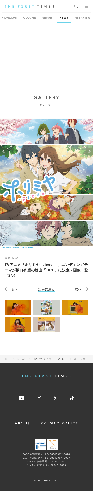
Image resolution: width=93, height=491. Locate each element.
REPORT (48, 17)
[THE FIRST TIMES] (29, 6)
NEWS (64, 17)
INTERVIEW (82, 17)
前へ (14, 289)
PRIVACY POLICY (59, 423)
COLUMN (29, 17)
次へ (78, 289)
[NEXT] (89, 151)
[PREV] (3, 151)
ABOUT (22, 423)
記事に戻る (46, 289)
